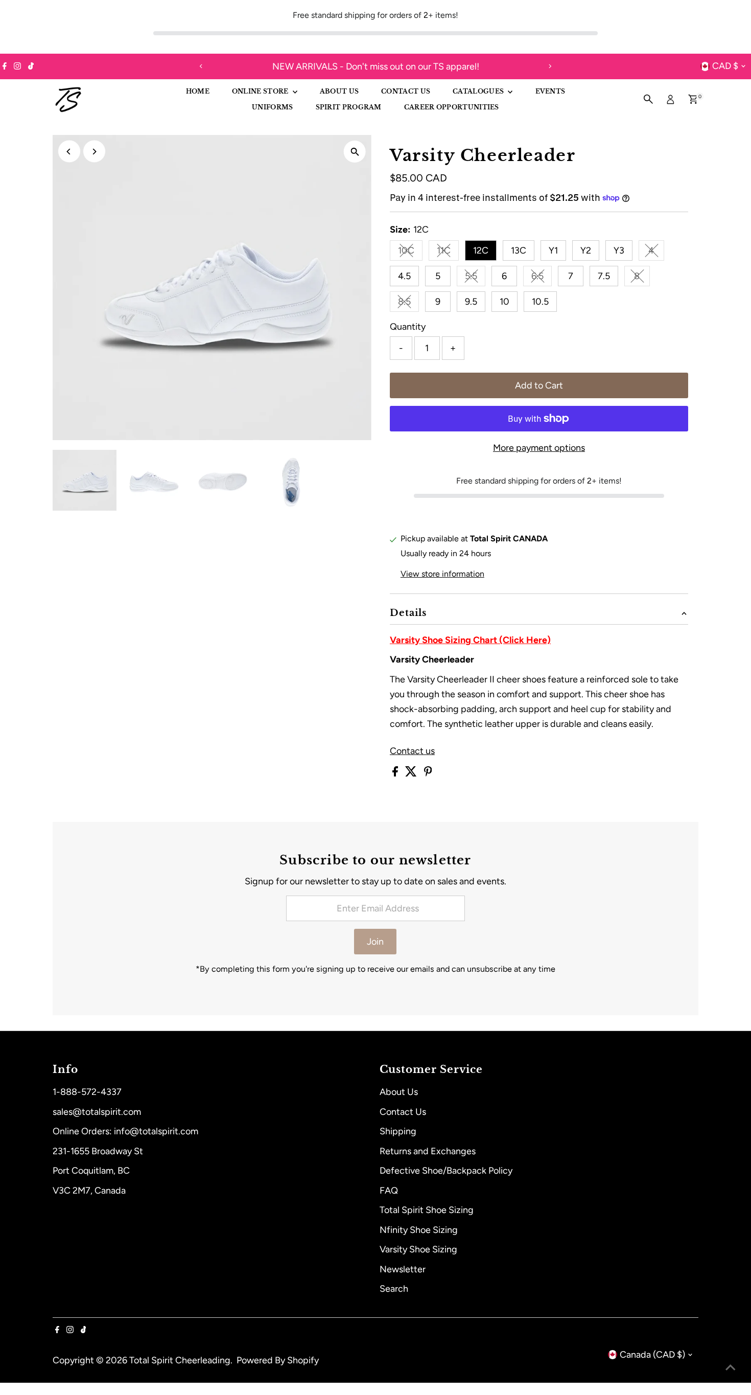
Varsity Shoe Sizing (418, 1249)
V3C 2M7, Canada (89, 1190)
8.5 (408, 304)
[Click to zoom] (354, 151)
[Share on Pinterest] (428, 773)
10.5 (540, 301)
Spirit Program (349, 107)
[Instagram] (17, 66)
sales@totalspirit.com (97, 1111)
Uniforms (272, 107)
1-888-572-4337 (87, 1091)
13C (518, 250)
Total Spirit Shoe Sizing (427, 1210)
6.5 (541, 278)
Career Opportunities (451, 107)
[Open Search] (648, 99)
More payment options (539, 447)
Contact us (412, 751)
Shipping (398, 1131)
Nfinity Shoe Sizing (419, 1230)
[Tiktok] (31, 66)
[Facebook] (4, 66)
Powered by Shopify (278, 1360)
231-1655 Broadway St (98, 1151)
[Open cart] (693, 99)
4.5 (404, 276)
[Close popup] (729, 1214)
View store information (442, 574)
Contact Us (405, 91)
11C (448, 253)
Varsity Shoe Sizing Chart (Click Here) (470, 640)
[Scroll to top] (730, 1367)
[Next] (549, 66)
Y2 (585, 250)
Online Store (261, 91)
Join (375, 941)
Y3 (619, 250)
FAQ (389, 1190)
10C (410, 253)
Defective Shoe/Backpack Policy (446, 1170)
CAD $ (725, 66)
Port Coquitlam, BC (91, 1170)
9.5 (471, 301)
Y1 (553, 250)
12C (480, 250)
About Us (399, 1091)
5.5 (475, 278)
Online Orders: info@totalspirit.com (125, 1131)
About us (339, 91)
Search (394, 1288)
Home (197, 91)
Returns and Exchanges (428, 1151)
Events (550, 91)
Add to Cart (539, 385)
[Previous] (201, 66)
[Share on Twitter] (412, 773)
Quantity (408, 326)
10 (504, 301)
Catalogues (479, 91)
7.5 (604, 276)
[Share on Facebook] (396, 773)
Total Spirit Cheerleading (179, 1360)
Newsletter (403, 1269)
